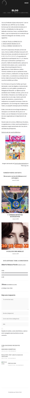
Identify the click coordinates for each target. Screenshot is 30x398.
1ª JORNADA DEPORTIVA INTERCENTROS (15, 215)
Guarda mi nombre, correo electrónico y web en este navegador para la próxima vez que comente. (14, 333)
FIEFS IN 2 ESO (12, 363)
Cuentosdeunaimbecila (20, 163)
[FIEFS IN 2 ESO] (4, 364)
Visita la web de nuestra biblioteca (11, 132)
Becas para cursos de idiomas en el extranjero (15, 177)
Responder (6, 267)
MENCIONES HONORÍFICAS (9, 349)
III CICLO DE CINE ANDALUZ (15, 251)
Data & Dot (19, 392)
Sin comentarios (12, 351)
